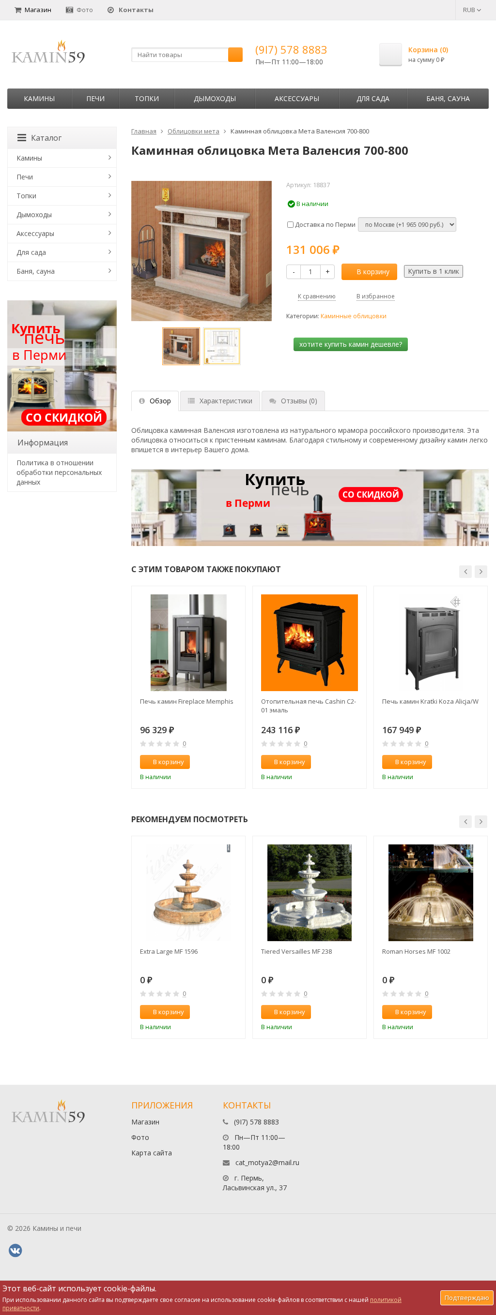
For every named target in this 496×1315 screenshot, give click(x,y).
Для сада (372, 98)
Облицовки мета (193, 131)
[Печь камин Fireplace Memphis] (188, 642)
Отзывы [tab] (299, 400)
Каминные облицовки (354, 316)
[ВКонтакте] (15, 1250)
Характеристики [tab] (226, 400)
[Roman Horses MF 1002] (430, 892)
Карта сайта (151, 1152)
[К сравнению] (217, 762)
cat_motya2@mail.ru (267, 1162)
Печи (95, 98)
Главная (143, 131)
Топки (147, 98)
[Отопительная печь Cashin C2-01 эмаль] (309, 642)
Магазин (38, 9)
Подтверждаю (467, 1297)
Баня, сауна (448, 98)
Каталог (46, 138)
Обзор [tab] (160, 400)
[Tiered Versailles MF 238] (309, 892)
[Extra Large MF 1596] (188, 892)
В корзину (372, 271)
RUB (470, 9)
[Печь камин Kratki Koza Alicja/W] (430, 642)
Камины (39, 98)
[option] (181, 346)
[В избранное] (233, 762)
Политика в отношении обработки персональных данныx (59, 472)
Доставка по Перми (325, 224)
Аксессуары (297, 98)
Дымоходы (215, 98)
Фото (85, 9)
